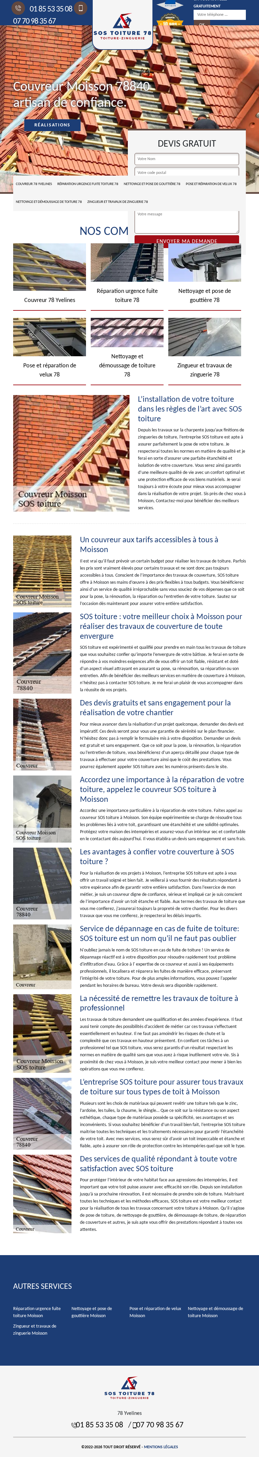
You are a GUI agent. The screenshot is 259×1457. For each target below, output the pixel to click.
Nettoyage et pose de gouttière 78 (152, 184)
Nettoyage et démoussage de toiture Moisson (215, 1312)
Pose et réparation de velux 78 (211, 184)
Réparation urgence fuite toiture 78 (87, 184)
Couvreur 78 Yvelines (34, 184)
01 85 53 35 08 (50, 9)
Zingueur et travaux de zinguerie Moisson (34, 1330)
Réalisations (52, 125)
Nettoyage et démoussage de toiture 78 (49, 202)
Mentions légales (161, 1447)
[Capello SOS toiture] (129, 1387)
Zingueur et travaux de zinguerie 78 (117, 202)
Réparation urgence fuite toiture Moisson (37, 1312)
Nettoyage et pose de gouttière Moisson (91, 1312)
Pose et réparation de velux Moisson (155, 1312)
